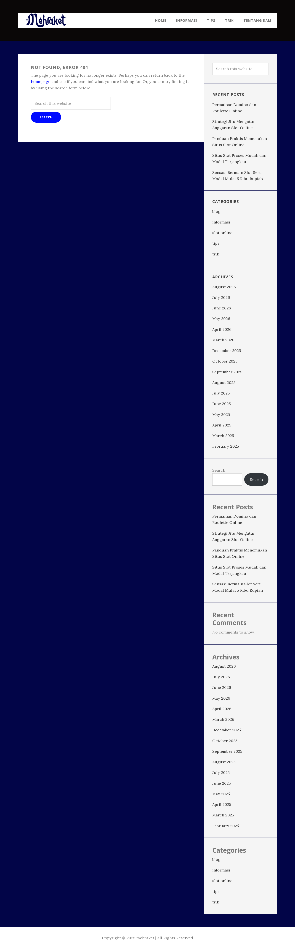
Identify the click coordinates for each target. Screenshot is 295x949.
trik (215, 254)
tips (215, 243)
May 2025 (221, 414)
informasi (221, 222)
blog (216, 211)
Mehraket (46, 20)
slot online (222, 232)
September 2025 (227, 371)
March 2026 (223, 339)
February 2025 (225, 446)
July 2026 (221, 297)
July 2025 (221, 393)
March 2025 (223, 435)
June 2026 (221, 308)
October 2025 (225, 361)
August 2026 (224, 286)
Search (218, 470)
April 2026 (222, 329)
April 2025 (221, 425)
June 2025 (221, 403)
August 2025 (224, 382)
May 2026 (221, 318)
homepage (40, 81)
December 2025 (226, 350)
